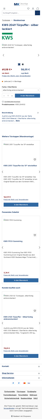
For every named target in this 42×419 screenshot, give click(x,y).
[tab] (20, 116)
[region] (21, 55)
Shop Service (7, 373)
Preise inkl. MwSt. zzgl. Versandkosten (16, 76)
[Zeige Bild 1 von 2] (19, 64)
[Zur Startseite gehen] (21, 4)
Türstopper (21, 392)
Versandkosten (9, 408)
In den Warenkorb (27, 96)
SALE (36, 398)
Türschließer (23, 395)
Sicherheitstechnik (11, 398)
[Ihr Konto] (33, 8)
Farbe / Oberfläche (9, 87)
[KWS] (21, 36)
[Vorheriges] (3, 55)
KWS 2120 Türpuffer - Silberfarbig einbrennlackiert (18, 318)
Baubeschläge (26, 398)
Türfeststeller (9, 392)
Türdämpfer (31, 392)
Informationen (8, 378)
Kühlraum (33, 395)
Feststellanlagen (10, 395)
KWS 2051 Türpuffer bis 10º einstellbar (20, 166)
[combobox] (18, 12)
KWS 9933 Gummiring (13, 241)
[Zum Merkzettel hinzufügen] (35, 159)
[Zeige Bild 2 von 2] (23, 64)
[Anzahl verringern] (4, 96)
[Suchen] (37, 12)
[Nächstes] (38, 55)
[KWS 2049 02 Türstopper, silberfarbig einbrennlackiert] (21, 55)
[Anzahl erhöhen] (12, 96)
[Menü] (4, 8)
